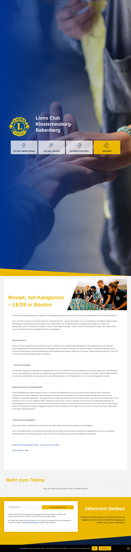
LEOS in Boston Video (20, 450)
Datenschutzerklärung (29, 522)
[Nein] (128, 548)
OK (95, 548)
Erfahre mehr (105, 548)
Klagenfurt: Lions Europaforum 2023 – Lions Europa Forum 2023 (35, 445)
